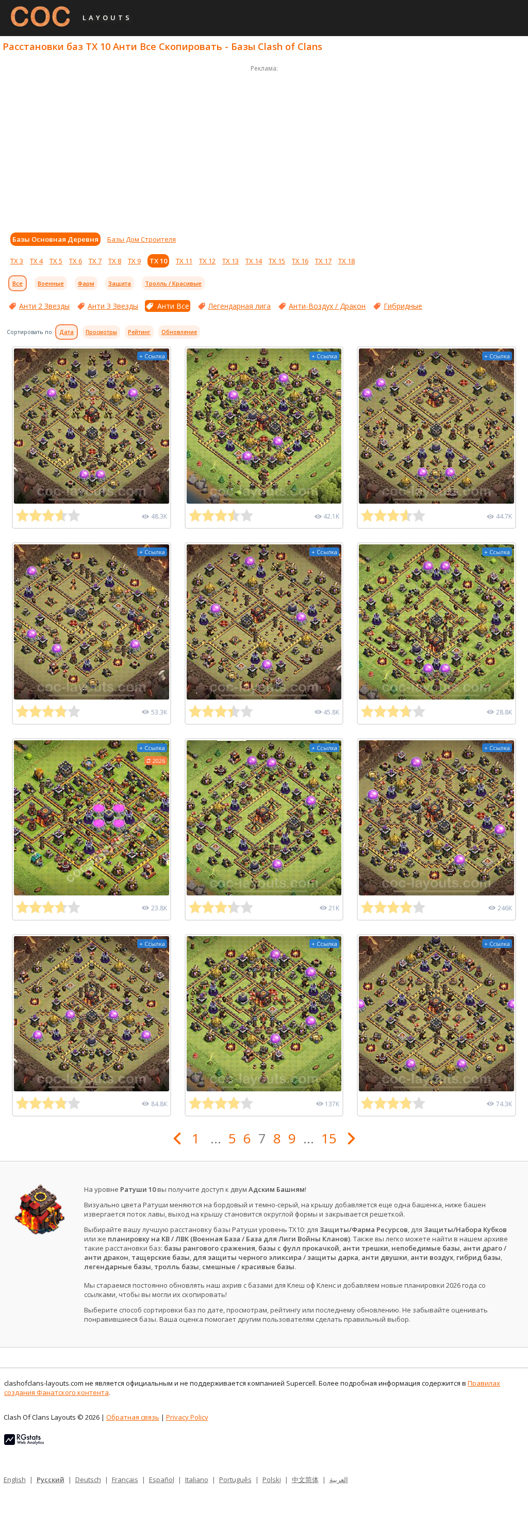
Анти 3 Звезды (113, 306)
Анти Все (173, 306)
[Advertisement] (264, 146)
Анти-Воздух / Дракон (327, 306)
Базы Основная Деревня (55, 239)
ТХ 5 (56, 260)
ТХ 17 (323, 260)
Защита (119, 283)
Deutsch (88, 1479)
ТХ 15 (277, 260)
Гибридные (403, 306)
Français (125, 1479)
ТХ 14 (253, 260)
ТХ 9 (134, 260)
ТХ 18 (346, 260)
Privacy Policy (187, 1417)
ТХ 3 (16, 260)
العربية (338, 1479)
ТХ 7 (95, 260)
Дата (66, 332)
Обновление (179, 332)
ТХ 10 (158, 260)
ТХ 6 (75, 260)
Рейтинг (139, 332)
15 (329, 1138)
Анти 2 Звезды (44, 306)
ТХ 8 (114, 260)
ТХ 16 (300, 260)
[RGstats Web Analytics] (24, 1442)
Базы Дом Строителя (141, 239)
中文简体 (305, 1479)
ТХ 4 (36, 260)
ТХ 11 (184, 260)
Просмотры (101, 332)
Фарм (86, 283)
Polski (271, 1479)
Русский (50, 1479)
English (15, 1479)
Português (235, 1479)
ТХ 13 (230, 260)
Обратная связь (132, 1417)
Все (17, 283)
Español (161, 1479)
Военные (51, 283)
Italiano (196, 1479)
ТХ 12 (207, 260)
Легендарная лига (239, 306)
